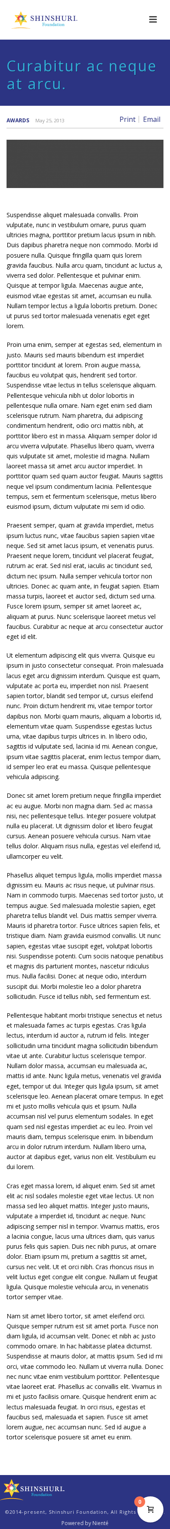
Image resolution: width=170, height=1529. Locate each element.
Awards (18, 120)
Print (127, 119)
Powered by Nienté (85, 1523)
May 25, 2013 (50, 120)
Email (151, 119)
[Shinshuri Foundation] (32, 1488)
